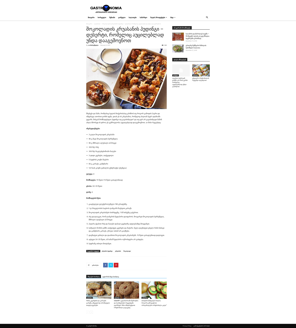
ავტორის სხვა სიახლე (110, 277)
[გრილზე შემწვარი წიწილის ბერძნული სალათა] (178, 48)
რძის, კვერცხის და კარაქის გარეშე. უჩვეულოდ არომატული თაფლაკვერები (98, 303)
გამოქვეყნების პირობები (202, 326)
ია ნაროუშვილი (93, 45)
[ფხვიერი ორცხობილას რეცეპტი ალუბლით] (201, 70)
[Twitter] (110, 265)
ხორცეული (102, 17)
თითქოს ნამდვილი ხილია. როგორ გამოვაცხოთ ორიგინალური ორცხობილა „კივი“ (154, 303)
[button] (207, 18)
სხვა (172, 17)
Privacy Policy (187, 326)
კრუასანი (118, 251)
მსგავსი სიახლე (94, 277)
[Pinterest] (116, 265)
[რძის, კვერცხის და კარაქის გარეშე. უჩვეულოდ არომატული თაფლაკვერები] (98, 290)
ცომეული (121, 17)
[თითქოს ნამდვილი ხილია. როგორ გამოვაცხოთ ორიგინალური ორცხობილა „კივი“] (154, 290)
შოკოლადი (127, 251)
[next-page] (91, 312)
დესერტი (97, 24)
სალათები (133, 17)
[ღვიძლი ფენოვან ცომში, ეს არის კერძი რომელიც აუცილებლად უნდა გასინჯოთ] (181, 70)
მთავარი (91, 17)
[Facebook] (105, 265)
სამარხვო (143, 17)
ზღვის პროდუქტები (157, 17)
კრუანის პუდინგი (107, 251)
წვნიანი (112, 17)
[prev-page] (87, 312)
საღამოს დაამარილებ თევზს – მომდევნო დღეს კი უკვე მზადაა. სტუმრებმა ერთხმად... (198, 36)
